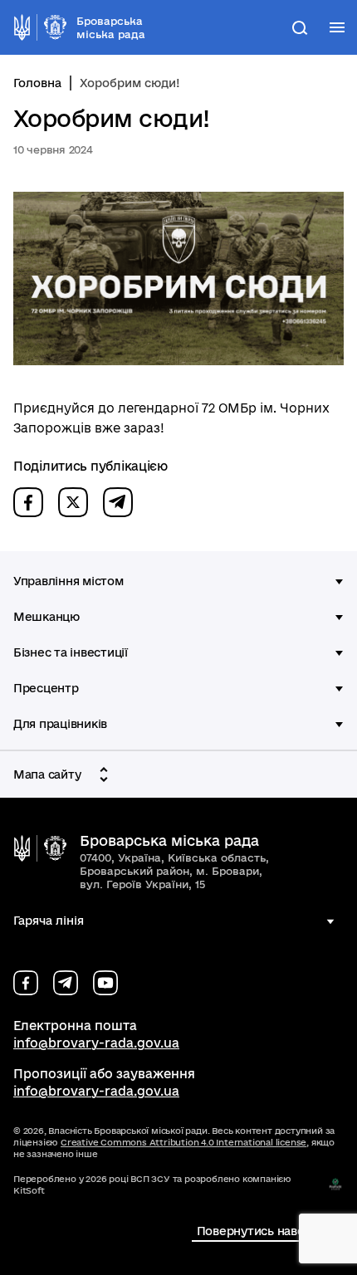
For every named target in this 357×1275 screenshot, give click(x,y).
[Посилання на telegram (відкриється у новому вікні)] (65, 982)
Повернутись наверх (257, 1231)
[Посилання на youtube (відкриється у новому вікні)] (105, 982)
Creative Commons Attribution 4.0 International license (183, 1142)
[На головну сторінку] (39, 848)
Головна (37, 83)
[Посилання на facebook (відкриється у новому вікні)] (25, 982)
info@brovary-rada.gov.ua (96, 1043)
